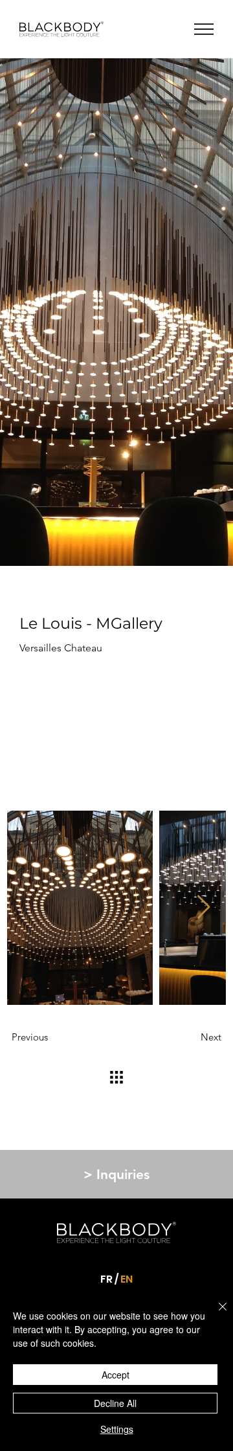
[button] (204, 29)
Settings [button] (116, 1429)
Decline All (115, 1403)
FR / (109, 1279)
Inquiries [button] (116, 1174)
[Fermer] (214, 1314)
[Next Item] (203, 907)
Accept (115, 1374)
